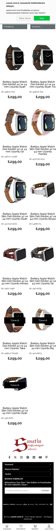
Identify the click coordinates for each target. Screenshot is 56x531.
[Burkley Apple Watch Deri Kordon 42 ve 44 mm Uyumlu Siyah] (14, 57)
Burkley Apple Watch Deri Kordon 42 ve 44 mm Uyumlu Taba (14, 346)
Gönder (45, 491)
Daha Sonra (25, 18)
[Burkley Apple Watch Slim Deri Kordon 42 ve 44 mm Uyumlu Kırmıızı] (14, 254)
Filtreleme (9, 26)
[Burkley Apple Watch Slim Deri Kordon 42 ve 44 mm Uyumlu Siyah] (14, 189)
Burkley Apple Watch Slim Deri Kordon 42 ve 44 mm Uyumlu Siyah (15, 216)
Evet (42, 18)
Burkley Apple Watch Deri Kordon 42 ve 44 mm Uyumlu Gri (14, 149)
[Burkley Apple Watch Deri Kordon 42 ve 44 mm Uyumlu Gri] (14, 122)
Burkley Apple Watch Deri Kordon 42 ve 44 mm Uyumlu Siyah (14, 84)
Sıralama (36, 26)
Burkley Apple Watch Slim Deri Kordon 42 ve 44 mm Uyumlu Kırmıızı (14, 281)
